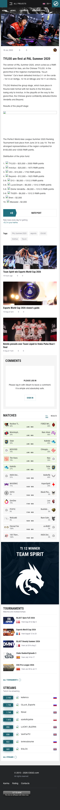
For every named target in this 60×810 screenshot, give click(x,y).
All (46, 416)
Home (4, 11)
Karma (6, 784)
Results (54, 416)
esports (33, 233)
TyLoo (24, 239)
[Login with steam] (56, 3)
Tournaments (38, 11)
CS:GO (43, 233)
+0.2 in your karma (10, 222)
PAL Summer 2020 (19, 233)
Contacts (25, 784)
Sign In (30, 398)
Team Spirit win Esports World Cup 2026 (22, 271)
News (13, 11)
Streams (24, 11)
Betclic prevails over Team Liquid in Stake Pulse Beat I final (29, 346)
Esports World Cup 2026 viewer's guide (21, 307)
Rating (15, 784)
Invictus (15, 239)
